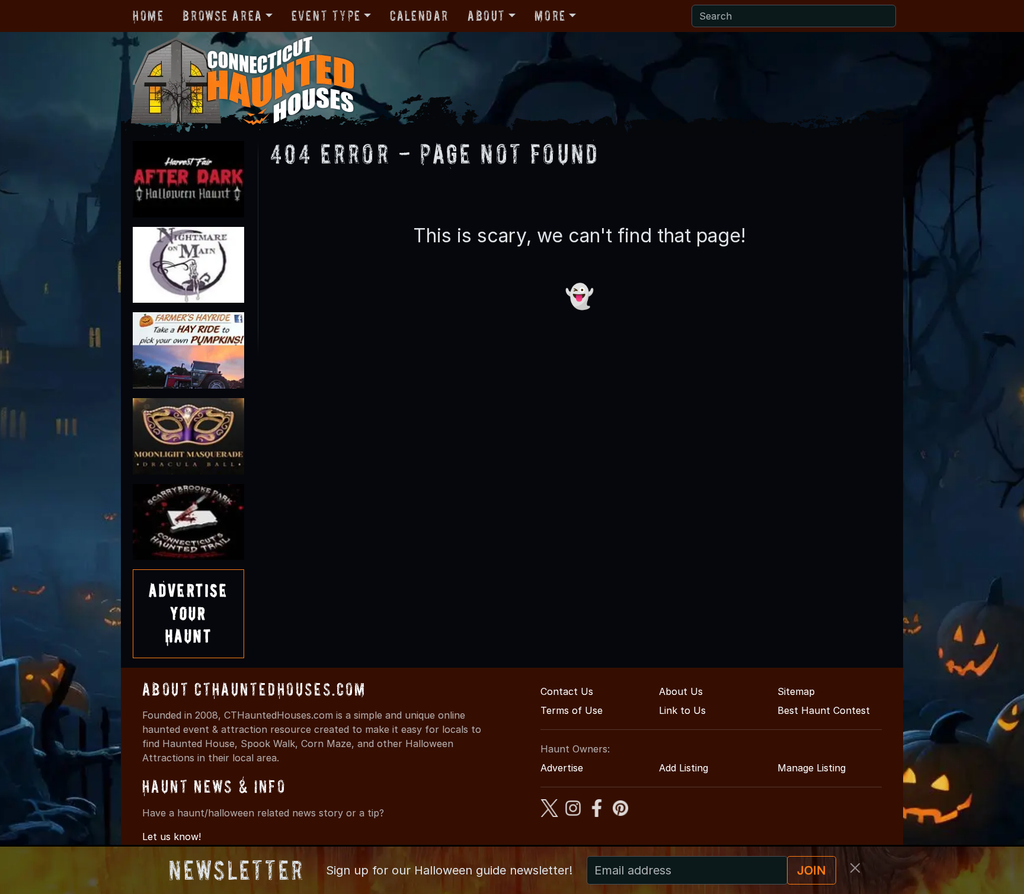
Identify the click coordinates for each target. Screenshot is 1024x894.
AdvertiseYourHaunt (188, 613)
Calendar (419, 16)
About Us (681, 691)
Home (148, 16)
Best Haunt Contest (823, 710)
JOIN (811, 870)
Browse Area (222, 16)
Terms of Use (571, 710)
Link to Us (682, 710)
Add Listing (683, 768)
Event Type (326, 16)
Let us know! (171, 836)
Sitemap (796, 691)
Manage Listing (811, 768)
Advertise (561, 768)
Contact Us (566, 691)
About (486, 16)
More (550, 16)
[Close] (855, 868)
